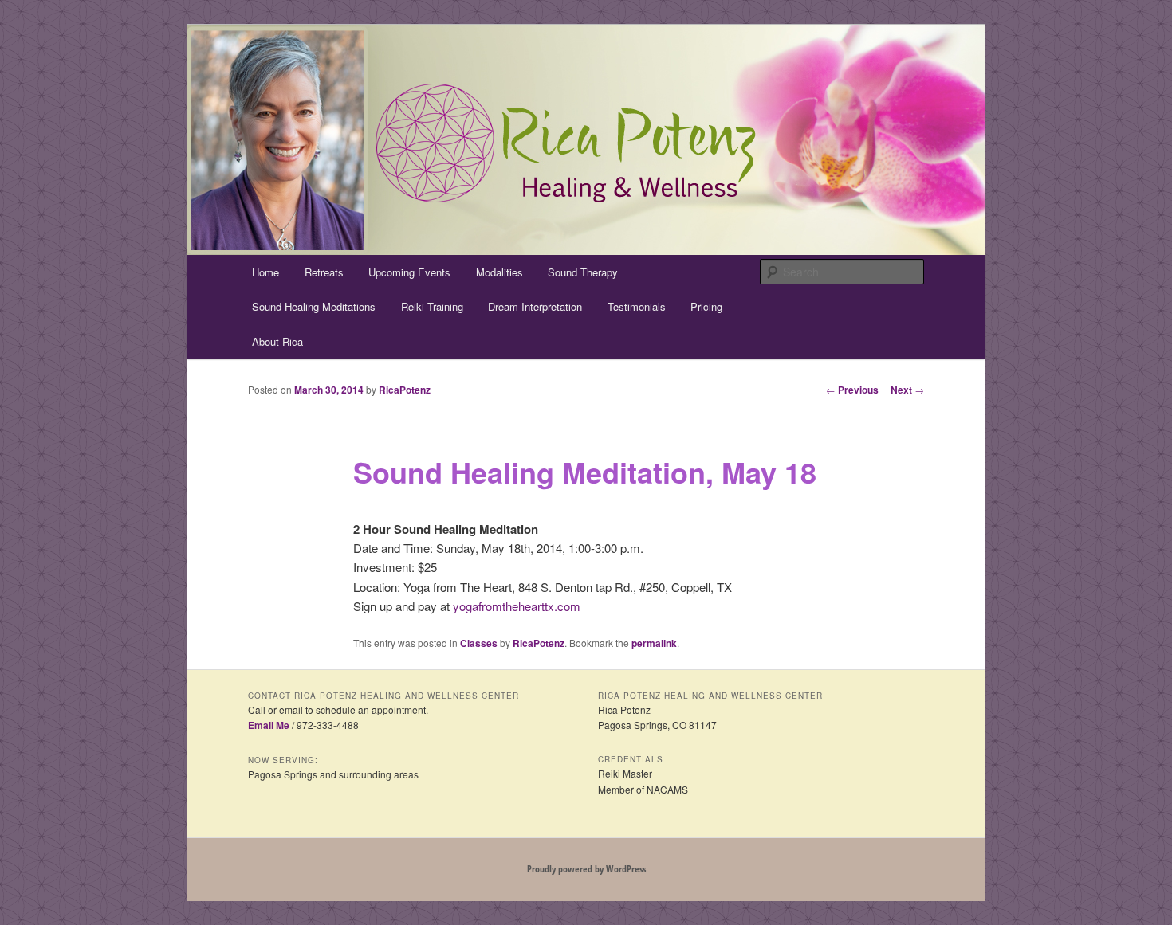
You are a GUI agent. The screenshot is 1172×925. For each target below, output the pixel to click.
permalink (654, 643)
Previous (852, 389)
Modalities (499, 272)
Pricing (706, 306)
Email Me (268, 725)
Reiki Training (432, 306)
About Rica (277, 341)
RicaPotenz (405, 389)
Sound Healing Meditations (314, 306)
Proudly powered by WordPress (586, 869)
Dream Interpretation (535, 306)
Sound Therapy (583, 272)
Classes (479, 643)
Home (265, 272)
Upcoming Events (409, 272)
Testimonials (637, 306)
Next (907, 389)
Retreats (324, 272)
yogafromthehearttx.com (516, 606)
